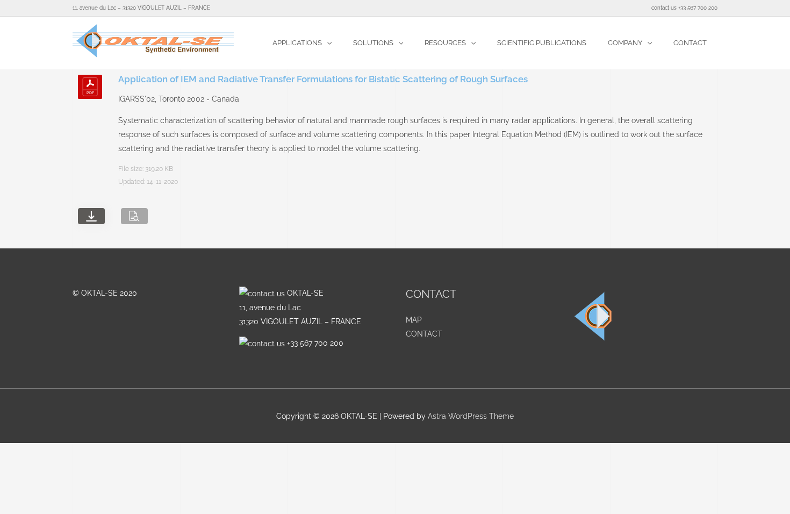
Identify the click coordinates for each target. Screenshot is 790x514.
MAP (414, 320)
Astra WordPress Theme (471, 416)
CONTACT (424, 334)
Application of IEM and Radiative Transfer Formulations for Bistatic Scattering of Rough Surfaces (323, 79)
